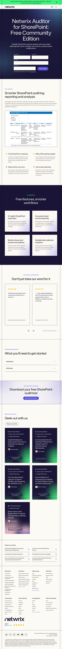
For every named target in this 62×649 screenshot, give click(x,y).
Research (34, 584)
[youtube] (18, 634)
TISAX (33, 610)
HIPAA (33, 604)
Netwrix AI (21, 604)
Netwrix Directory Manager (24, 579)
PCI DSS (33, 608)
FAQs (6, 613)
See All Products (22, 586)
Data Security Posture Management (9, 578)
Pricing (20, 612)
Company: (16, 59)
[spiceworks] (26, 634)
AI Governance (8, 575)
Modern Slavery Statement (51, 608)
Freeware (34, 579)
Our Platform (7, 573)
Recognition (21, 610)
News (33, 581)
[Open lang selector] (52, 7)
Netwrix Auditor (22, 577)
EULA (47, 600)
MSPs (47, 577)
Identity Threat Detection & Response (10, 587)
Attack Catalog (35, 588)
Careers (20, 606)
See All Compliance (36, 612)
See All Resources (35, 590)
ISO (33, 602)
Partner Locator (49, 579)
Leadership (21, 602)
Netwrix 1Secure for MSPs (24, 573)
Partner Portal (48, 581)
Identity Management (9, 584)
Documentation (35, 577)
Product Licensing (49, 610)
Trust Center (48, 606)
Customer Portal (8, 600)
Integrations (7, 594)
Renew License (8, 604)
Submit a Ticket (8, 612)
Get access (42, 68)
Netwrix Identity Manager (24, 583)
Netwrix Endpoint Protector (24, 581)
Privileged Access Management (8, 590)
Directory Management (9, 580)
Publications (34, 583)
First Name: (16, 54)
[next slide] (33, 330)
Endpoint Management (9, 582)
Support (6, 608)
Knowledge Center (8, 610)
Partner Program (49, 573)
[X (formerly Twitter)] (10, 634)
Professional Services (9, 606)
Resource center (12, 424)
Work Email (16, 65)
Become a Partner (49, 575)
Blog (33, 573)
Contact (20, 613)
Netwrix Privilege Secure (23, 584)
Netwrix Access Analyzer (23, 575)
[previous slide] (28, 330)
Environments (7, 592)
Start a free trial (37, 3)
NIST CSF (34, 606)
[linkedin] (6, 634)
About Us (20, 600)
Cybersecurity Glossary (36, 575)
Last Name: (34, 54)
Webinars (34, 586)
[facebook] (14, 634)
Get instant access (31, 398)
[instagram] (22, 634)
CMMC (33, 600)
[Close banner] (56, 2)
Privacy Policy (33, 71)
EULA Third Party (49, 602)
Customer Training (8, 602)
